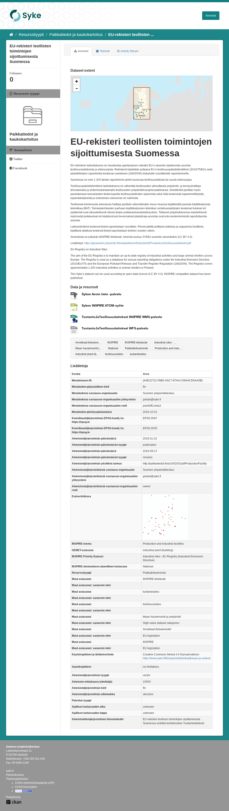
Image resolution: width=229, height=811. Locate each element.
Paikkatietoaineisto (136, 348)
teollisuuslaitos (114, 354)
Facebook (19, 168)
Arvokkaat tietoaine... (88, 342)
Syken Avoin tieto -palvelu (101, 294)
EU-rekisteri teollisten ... (131, 34)
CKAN (13, 802)
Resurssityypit (31, 34)
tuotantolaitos (138, 354)
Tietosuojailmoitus (17, 778)
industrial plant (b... (86, 354)
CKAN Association (26, 786)
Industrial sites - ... (165, 342)
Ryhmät (105, 51)
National (113, 348)
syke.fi (10, 770)
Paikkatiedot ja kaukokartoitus (76, 34)
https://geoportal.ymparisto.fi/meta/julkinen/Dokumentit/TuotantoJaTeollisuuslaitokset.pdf (137, 243)
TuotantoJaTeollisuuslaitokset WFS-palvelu (115, 328)
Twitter (17, 159)
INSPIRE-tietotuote (136, 342)
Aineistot (211, 15)
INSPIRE (112, 342)
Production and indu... (168, 348)
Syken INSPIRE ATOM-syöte (103, 305)
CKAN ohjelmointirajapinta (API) (34, 782)
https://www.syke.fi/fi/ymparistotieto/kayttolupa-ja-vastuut (176, 658)
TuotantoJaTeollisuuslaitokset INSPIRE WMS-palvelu (122, 317)
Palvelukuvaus (15, 774)
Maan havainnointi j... (88, 348)
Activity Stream (129, 51)
